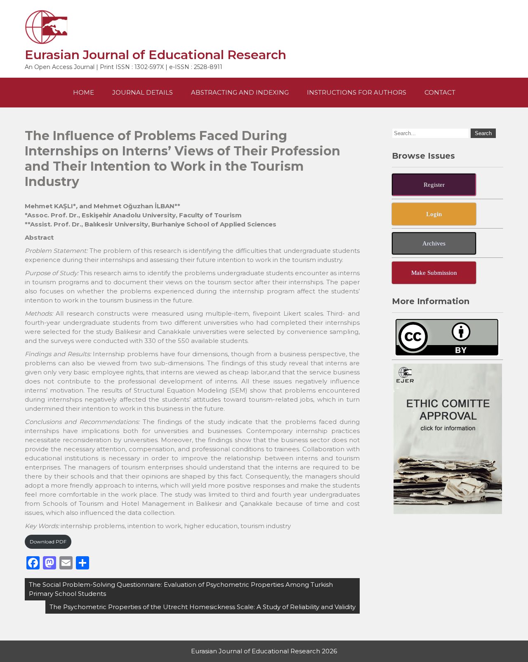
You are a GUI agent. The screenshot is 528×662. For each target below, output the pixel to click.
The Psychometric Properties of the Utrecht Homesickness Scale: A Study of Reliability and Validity (203, 607)
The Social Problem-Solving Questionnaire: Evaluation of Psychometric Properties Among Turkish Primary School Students (181, 589)
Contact (439, 92)
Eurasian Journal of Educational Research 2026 (264, 651)
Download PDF (48, 541)
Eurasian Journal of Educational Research (155, 54)
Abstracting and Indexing (240, 92)
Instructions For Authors (356, 92)
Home (83, 92)
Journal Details (142, 92)
